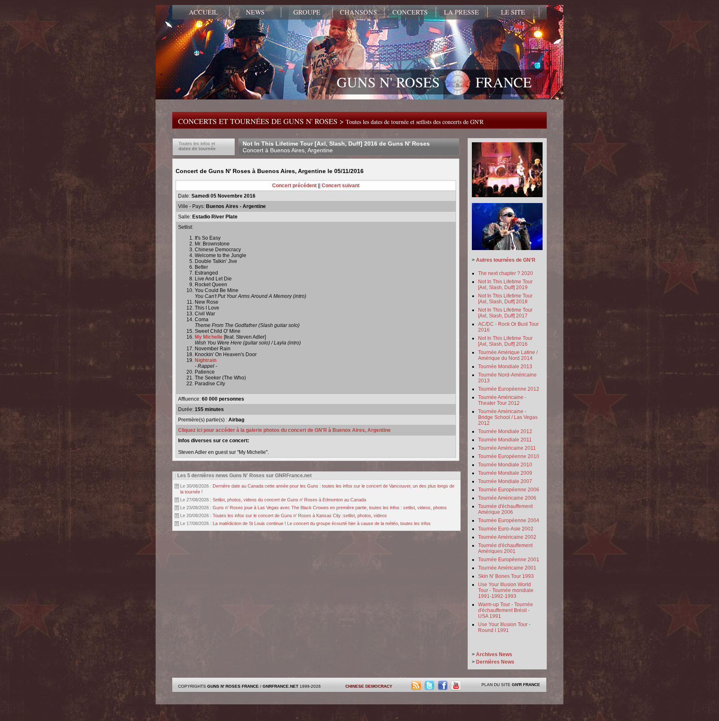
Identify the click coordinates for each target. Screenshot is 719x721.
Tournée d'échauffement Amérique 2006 (505, 509)
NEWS (255, 12)
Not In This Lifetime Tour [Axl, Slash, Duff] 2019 (505, 284)
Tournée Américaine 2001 (507, 568)
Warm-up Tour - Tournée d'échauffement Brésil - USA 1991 (505, 610)
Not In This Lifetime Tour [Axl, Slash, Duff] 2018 (505, 299)
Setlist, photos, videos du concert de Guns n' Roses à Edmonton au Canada (289, 499)
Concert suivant (341, 185)
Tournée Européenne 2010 (508, 456)
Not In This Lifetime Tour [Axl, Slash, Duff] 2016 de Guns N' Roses (336, 147)
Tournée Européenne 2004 (508, 520)
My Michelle (209, 337)
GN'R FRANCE (526, 684)
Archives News (494, 654)
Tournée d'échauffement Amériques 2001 (505, 548)
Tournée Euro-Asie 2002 (505, 529)
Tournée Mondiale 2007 (505, 481)
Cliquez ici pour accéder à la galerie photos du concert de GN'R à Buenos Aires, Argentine (284, 430)
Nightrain (205, 360)
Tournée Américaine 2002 (507, 537)
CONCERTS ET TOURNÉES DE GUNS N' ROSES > (330, 121)
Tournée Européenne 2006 (508, 490)
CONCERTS (410, 12)
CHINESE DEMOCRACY (368, 686)
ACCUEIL (203, 12)
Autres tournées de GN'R (506, 260)
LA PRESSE (461, 12)
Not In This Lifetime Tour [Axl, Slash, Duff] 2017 (505, 313)
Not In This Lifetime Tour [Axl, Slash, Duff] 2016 (505, 341)
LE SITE (513, 12)
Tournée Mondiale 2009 (505, 473)
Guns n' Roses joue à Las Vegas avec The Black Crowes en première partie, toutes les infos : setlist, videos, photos (330, 507)
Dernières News (495, 662)
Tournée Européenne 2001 (508, 559)
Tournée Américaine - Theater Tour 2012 (502, 400)
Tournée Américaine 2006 (507, 498)
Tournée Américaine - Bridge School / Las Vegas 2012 (508, 417)
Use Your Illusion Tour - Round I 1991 (504, 627)
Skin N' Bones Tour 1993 (506, 576)
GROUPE (306, 12)
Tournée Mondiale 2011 (505, 440)
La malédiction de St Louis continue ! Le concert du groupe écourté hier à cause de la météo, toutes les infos (322, 523)
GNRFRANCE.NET (280, 686)
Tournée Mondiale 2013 (505, 366)
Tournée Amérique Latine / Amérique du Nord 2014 (508, 355)
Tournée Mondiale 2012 (505, 431)
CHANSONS (358, 12)
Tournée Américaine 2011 (507, 448)
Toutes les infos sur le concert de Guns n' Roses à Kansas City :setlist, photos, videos (300, 515)
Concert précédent (294, 185)
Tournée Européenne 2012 (508, 389)
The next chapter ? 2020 (505, 273)
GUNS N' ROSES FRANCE (434, 82)
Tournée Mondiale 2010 (505, 465)
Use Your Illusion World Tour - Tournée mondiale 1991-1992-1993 (505, 590)
